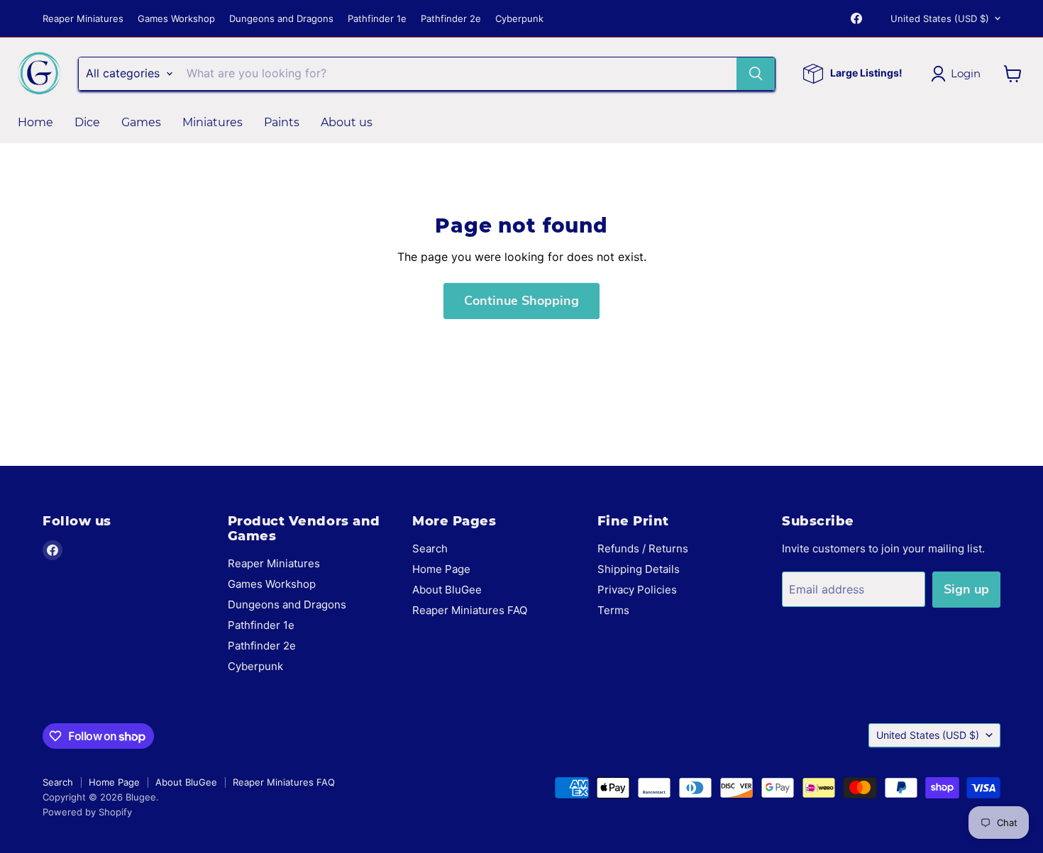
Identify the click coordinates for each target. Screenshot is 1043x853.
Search (430, 548)
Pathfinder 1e (377, 18)
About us (346, 122)
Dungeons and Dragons (281, 18)
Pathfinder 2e (451, 18)
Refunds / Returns (642, 548)
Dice (87, 122)
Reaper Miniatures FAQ (469, 610)
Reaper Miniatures (83, 18)
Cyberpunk (519, 18)
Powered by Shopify (87, 812)
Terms (613, 610)
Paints (281, 122)
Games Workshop (176, 18)
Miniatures (212, 122)
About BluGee (447, 589)
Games (141, 122)
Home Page (441, 569)
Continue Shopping (521, 300)
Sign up (966, 589)
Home (35, 122)
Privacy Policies (637, 589)
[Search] (755, 73)
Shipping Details (638, 569)
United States (939, 18)
